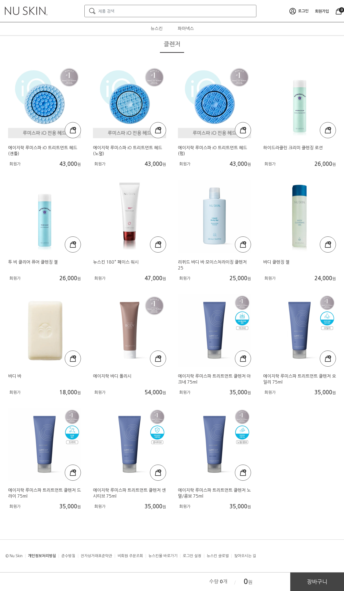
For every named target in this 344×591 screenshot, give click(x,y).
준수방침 (68, 556)
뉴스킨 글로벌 (218, 556)
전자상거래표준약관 (96, 556)
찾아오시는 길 (245, 556)
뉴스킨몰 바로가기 (162, 556)
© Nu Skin (14, 556)
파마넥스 (186, 28)
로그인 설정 (192, 556)
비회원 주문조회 (130, 556)
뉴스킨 (156, 28)
